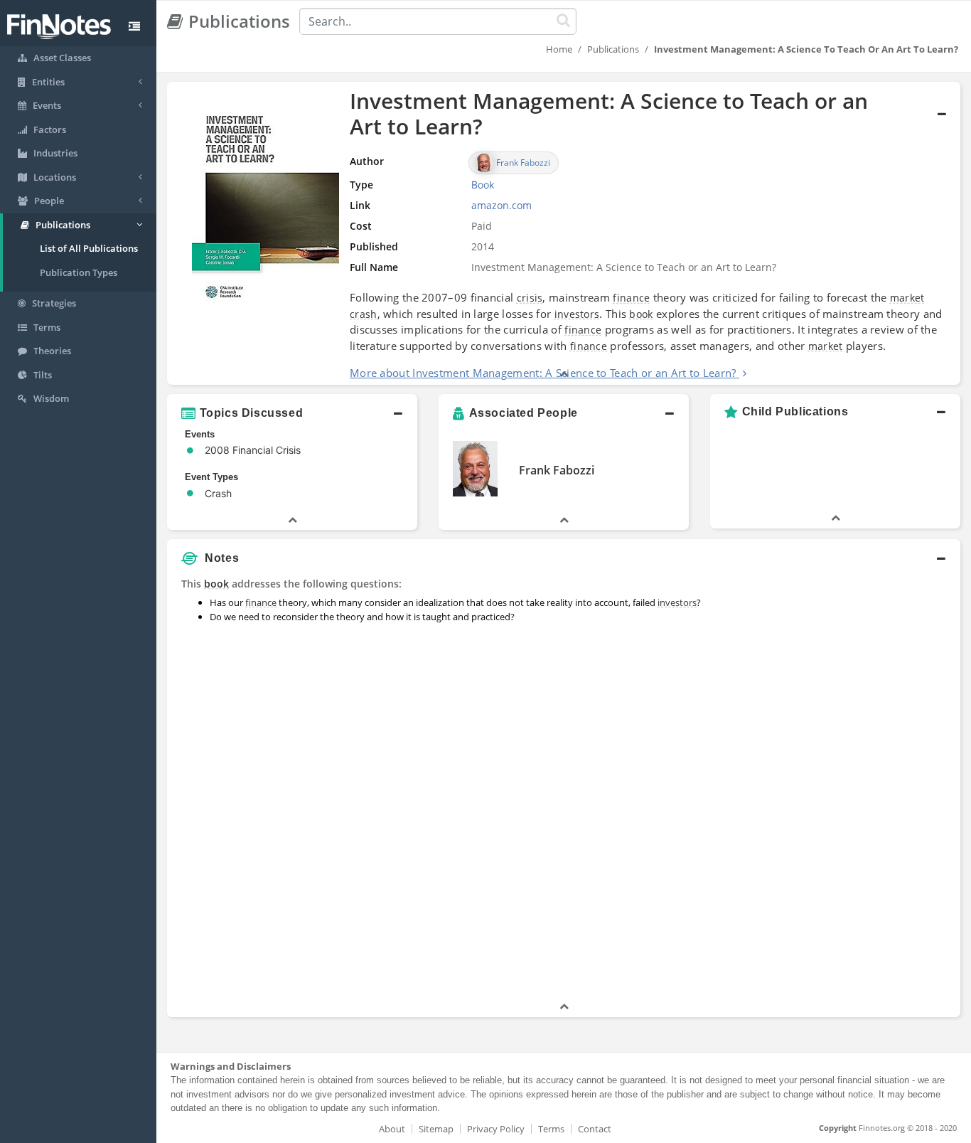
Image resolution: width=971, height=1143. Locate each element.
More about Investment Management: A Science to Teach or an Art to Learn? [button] (543, 373)
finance (631, 297)
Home (559, 49)
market (907, 297)
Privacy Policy (496, 1128)
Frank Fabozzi (556, 470)
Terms (551, 1128)
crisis (530, 297)
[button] (563, 233)
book (641, 314)
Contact (594, 1128)
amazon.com (501, 205)
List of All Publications (89, 248)
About (392, 1128)
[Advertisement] (859, 786)
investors (577, 314)
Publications (613, 49)
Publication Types (78, 272)
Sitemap (436, 1128)
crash (363, 314)
